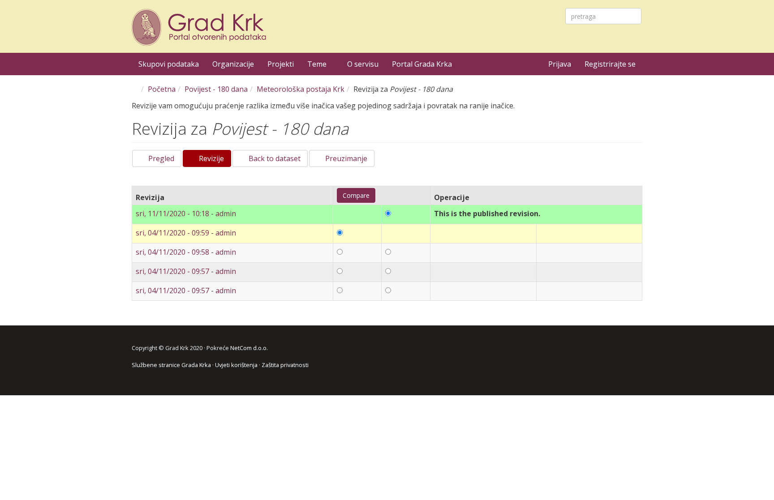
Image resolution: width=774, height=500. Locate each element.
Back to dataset (274, 158)
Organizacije (233, 64)
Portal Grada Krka (422, 64)
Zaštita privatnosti (285, 365)
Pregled (160, 158)
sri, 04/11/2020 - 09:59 (172, 233)
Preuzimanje (345, 158)
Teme (317, 64)
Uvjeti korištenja (236, 365)
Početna (162, 89)
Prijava (559, 64)
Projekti (280, 64)
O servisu (362, 64)
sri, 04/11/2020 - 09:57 (172, 271)
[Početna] (200, 27)
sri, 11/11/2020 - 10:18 (172, 213)
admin (225, 213)
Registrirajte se (610, 64)
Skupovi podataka (168, 64)
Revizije (214, 160)
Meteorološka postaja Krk (300, 89)
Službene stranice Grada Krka (171, 365)
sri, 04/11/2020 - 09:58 (172, 252)
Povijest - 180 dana (216, 89)
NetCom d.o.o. (249, 348)
